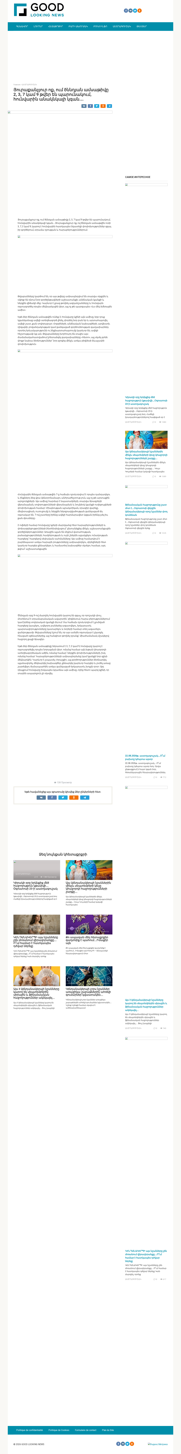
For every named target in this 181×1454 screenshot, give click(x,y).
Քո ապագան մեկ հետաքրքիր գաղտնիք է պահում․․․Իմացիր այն (87, 940)
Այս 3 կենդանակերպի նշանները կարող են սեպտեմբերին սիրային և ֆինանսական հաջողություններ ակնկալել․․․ (36, 993)
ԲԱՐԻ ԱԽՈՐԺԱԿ (78, 26)
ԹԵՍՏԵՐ (142, 26)
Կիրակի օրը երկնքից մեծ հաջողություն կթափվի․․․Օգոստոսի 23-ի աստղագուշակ (35, 885)
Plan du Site (108, 1430)
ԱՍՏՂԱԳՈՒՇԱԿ (122, 26)
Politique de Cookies (59, 1430)
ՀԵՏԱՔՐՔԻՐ (55, 26)
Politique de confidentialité (29, 1430)
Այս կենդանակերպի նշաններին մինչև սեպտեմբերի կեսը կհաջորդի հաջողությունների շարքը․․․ (88, 887)
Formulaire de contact (85, 1430)
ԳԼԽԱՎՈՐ (22, 26)
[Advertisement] (90, 55)
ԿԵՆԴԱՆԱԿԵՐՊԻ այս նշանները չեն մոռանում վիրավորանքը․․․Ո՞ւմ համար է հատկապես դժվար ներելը (35, 942)
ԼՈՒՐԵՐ (38, 26)
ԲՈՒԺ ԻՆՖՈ (100, 26)
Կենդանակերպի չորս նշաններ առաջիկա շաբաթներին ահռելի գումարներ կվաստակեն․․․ (88, 991)
